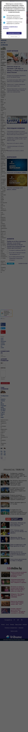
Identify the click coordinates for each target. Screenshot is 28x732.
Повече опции (14, 36)
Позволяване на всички (14, 33)
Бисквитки (6, 28)
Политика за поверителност (10, 27)
